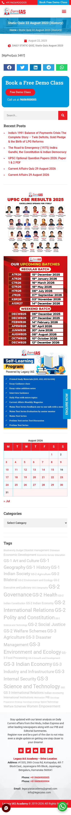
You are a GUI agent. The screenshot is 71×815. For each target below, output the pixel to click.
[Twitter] (28, 750)
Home (13, 30)
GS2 (63, 687)
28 (43, 484)
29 (52, 484)
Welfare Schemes (15, 706)
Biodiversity (9, 550)
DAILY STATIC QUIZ (23, 45)
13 (34, 469)
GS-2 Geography (40, 588)
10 (7, 469)
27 (34, 484)
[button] (64, 11)
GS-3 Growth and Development (44, 658)
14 (43, 469)
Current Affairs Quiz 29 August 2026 (32, 168)
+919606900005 (39, 777)
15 (52, 469)
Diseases (55, 550)
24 (7, 484)
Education (60, 555)
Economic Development (20, 555)
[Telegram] (50, 750)
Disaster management (36, 550)
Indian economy (54, 693)
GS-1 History (38, 567)
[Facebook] (21, 750)
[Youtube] (35, 750)
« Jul (7, 501)
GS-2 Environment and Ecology (35, 580)
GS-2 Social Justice (47, 624)
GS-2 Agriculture (41, 574)
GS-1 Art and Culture (21, 560)
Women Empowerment (43, 706)
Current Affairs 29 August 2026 (28, 174)
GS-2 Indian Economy (40, 603)
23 (61, 477)
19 (25, 477)
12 (25, 469)
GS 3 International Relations (24, 693)
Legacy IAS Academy (15, 803)
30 (61, 484)
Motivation (39, 697)
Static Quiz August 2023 (49, 45)
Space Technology (49, 702)
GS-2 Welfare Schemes (25, 631)
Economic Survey (45, 555)
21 (43, 477)
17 (7, 477)
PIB (48, 697)
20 (34, 477)
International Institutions (18, 697)
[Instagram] (43, 750)
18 (16, 477)
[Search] (62, 115)
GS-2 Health (44, 595)
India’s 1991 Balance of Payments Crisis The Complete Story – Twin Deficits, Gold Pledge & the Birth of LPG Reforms (37, 137)
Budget (19, 550)
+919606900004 (39, 781)
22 (52, 477)
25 (16, 484)
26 (25, 484)
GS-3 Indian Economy (28, 664)
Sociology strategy (31, 702)
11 (16, 469)
